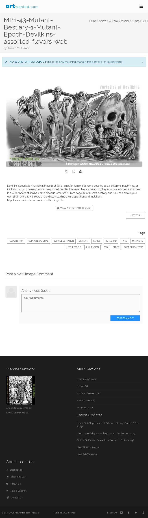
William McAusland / (121, 21)
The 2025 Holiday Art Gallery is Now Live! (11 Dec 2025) (106, 433)
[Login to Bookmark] (74, 171)
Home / (93, 21)
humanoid (111, 241)
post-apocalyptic (133, 247)
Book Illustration (63, 241)
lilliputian (92, 247)
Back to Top (16, 469)
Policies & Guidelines (65, 512)
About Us (15, 483)
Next (135, 215)
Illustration (16, 241)
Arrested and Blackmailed (19, 408)
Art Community (87, 400)
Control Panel (86, 407)
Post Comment (125, 318)
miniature (137, 241)
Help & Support (17, 490)
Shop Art (83, 386)
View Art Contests (86, 454)
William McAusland (18, 48)
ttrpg (116, 247)
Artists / (103, 21)
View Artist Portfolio (75, 208)
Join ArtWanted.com (90, 393)
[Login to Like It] (66, 171)
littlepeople (74, 247)
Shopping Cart (18, 476)
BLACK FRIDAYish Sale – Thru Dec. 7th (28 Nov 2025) (105, 440)
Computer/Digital (38, 241)
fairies (96, 241)
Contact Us (16, 497)
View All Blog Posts (87, 447)
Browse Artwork (87, 379)
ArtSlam (36, 512)
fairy (124, 241)
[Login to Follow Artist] (81, 171)
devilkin (83, 241)
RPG (106, 247)
